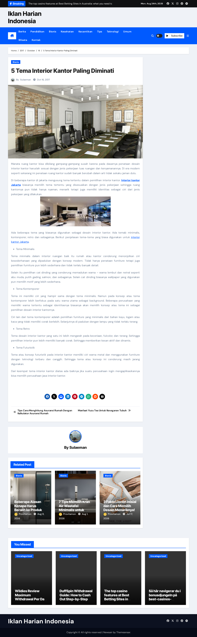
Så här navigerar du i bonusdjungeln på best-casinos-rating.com (165, 597)
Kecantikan (85, 31)
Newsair (107, 632)
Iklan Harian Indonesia (25, 17)
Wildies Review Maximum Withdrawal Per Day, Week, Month (31, 597)
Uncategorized (24, 556)
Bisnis (52, 31)
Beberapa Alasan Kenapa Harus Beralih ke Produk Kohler (28, 508)
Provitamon (25, 514)
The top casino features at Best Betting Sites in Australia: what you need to (119, 599)
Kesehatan (67, 31)
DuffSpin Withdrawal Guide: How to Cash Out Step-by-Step (76, 595)
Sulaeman (25, 79)
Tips (99, 31)
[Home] (12, 35)
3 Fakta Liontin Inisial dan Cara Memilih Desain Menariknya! (119, 506)
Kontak (36, 40)
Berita (22, 31)
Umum (127, 31)
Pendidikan (37, 31)
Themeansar (123, 632)
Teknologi (113, 31)
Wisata (22, 40)
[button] (188, 35)
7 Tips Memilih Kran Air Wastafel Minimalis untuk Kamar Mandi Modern (74, 510)
